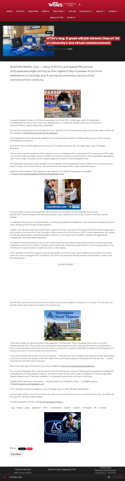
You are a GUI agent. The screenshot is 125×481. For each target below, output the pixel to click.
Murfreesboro (56, 408)
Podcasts (85, 11)
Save (30, 449)
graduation (36, 408)
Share (13, 448)
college (19, 408)
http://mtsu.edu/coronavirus (50, 402)
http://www (29, 133)
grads (27, 408)
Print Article (16, 454)
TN (95, 408)
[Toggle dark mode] (79, 4)
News (10, 11)
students (76, 408)
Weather (33, 11)
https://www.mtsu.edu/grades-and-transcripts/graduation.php (38, 174)
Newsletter (56, 17)
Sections (58, 11)
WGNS (70, 49)
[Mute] (109, 477)
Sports (20, 11)
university (102, 408)
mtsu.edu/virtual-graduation (46, 133)
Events (46, 11)
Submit (113, 11)
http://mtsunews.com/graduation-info (28, 384)
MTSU (45, 408)
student (67, 408)
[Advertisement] (69, 283)
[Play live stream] (5, 477)
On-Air (72, 11)
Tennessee (87, 408)
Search (71, 17)
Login (81, 469)
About (100, 11)
